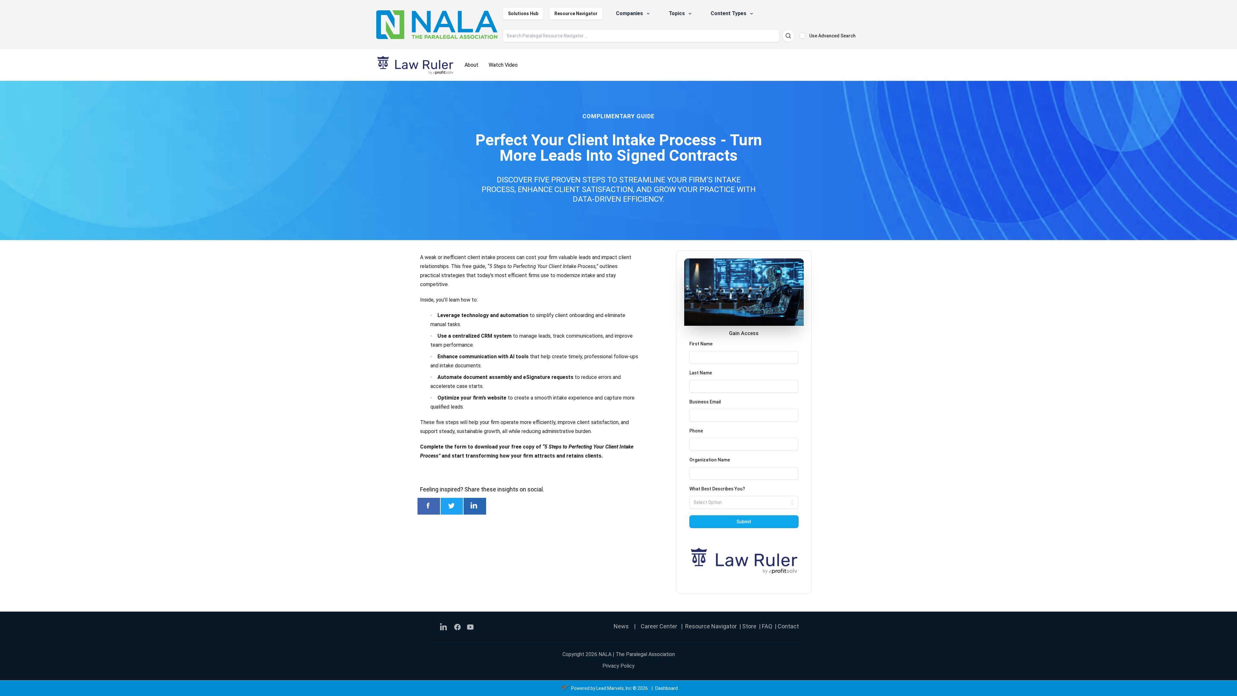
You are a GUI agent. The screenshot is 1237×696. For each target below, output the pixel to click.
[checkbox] (802, 36)
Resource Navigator (576, 13)
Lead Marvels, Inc (614, 688)
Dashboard (666, 688)
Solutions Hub (523, 13)
